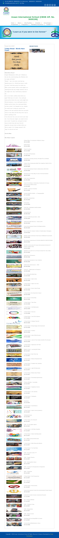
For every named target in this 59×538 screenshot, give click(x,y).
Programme (25, 24)
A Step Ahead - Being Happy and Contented (34, 325)
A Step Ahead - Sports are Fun (31, 283)
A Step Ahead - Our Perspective (31, 476)
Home (12, 23)
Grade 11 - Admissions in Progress (32, 269)
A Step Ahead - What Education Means (33, 443)
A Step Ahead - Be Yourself (30, 419)
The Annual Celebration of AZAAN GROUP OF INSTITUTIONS (38, 240)
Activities (37, 23)
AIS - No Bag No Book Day (30, 274)
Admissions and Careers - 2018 (31, 264)
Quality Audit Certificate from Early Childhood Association (38, 235)
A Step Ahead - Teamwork (30, 396)
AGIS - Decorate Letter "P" (30, 452)
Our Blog (22, 3)
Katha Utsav (27, 144)
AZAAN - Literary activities (30, 188)
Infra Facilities (28, 23)
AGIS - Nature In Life (29, 513)
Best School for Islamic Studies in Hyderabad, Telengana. (38, 231)
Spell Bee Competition (29, 198)
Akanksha (26, 401)
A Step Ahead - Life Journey (30, 391)
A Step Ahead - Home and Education (32, 433)
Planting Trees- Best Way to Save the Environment (36, 173)
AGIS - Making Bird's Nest (30, 462)
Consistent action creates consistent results (35, 495)
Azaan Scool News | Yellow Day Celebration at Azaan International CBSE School (36, 184)
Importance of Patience (29, 255)
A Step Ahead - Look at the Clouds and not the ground (37, 340)
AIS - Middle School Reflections (31, 438)
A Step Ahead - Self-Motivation (31, 307)
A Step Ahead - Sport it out (30, 278)
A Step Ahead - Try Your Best (31, 448)
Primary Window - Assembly (30, 382)
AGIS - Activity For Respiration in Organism (34, 466)
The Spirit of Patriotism (29, 153)
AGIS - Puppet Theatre (29, 457)
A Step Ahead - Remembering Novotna (33, 377)
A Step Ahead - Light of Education (32, 368)
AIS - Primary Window (29, 499)
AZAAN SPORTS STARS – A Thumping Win (34, 193)
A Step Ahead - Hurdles (29, 330)
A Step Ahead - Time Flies (30, 302)
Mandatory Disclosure (37, 24)
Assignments (14, 24)
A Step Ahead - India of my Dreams (32, 335)
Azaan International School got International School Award (38, 490)
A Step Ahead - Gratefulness (31, 405)
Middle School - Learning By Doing (32, 349)
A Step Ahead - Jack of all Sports (32, 316)
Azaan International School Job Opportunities (35, 226)
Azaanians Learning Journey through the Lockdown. (36, 158)
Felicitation (26, 202)
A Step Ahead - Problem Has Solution (33, 363)
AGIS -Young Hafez (28, 509)
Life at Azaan (47, 23)
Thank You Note (27, 149)
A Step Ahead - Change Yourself (31, 321)
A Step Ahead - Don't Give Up (31, 354)
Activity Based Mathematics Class (32, 523)
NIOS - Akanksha (28, 471)
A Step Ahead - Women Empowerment (33, 358)
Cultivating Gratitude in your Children (33, 260)
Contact (49, 24)
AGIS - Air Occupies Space (30, 424)
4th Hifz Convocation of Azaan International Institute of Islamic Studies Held (37, 246)
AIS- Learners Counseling (30, 297)
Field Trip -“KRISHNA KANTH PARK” (32, 207)
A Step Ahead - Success (29, 311)
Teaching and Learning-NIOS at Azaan (33, 518)
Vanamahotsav (27, 212)
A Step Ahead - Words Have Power (32, 372)
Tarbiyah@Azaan (28, 415)
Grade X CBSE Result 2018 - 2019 (32, 216)
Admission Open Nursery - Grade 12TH (33, 221)
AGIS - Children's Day (29, 504)
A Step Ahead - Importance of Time (32, 344)
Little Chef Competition (29, 178)
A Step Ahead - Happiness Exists (32, 386)
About (19, 23)
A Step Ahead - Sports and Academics (33, 410)
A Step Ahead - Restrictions (30, 485)
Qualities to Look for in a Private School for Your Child (37, 250)
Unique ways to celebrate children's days (34, 140)
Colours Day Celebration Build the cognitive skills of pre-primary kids (38, 164)
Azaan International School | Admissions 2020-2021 (36, 168)
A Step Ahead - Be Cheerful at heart (32, 293)
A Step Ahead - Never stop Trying (32, 288)
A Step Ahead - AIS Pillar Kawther (32, 429)
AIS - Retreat (27, 480)
